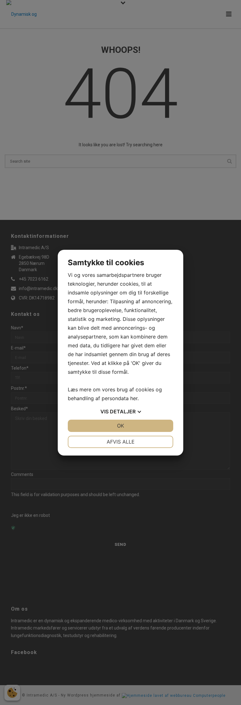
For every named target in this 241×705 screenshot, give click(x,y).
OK (120, 425)
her (133, 398)
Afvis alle (121, 442)
